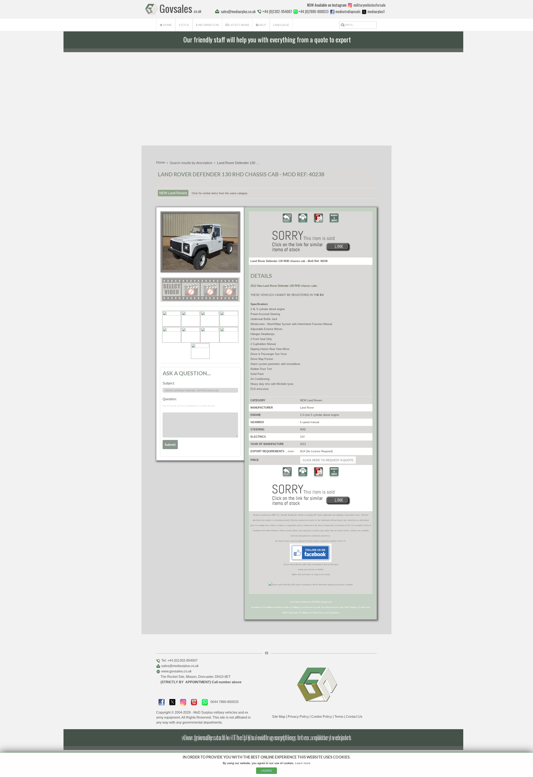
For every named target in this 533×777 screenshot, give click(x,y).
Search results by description (191, 163)
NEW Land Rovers (173, 193)
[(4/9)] (229, 318)
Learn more (302, 763)
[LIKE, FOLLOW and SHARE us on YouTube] (194, 702)
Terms (338, 716)
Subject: (169, 383)
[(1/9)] (171, 318)
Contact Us (354, 716)
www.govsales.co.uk (176, 671)
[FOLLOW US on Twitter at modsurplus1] (376, 11)
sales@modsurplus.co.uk (180, 666)
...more (289, 451)
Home (167, 25)
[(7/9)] (209, 335)
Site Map (278, 716)
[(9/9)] (200, 351)
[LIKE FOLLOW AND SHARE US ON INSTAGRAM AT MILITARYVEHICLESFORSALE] (370, 5)
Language (281, 25)
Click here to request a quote (328, 460)
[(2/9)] (190, 318)
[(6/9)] (190, 335)
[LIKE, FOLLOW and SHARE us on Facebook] (161, 702)
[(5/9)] (171, 335)
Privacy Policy (298, 716)
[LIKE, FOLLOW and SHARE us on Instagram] (183, 702)
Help (262, 25)
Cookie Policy (321, 716)
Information (208, 25)
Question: (189, 402)
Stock (184, 25)
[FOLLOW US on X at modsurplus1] (364, 11)
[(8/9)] (229, 335)
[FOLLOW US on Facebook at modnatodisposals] (332, 11)
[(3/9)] (209, 318)
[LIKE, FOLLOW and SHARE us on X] (172, 702)
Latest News (239, 25)
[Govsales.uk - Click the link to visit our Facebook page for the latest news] (310, 553)
